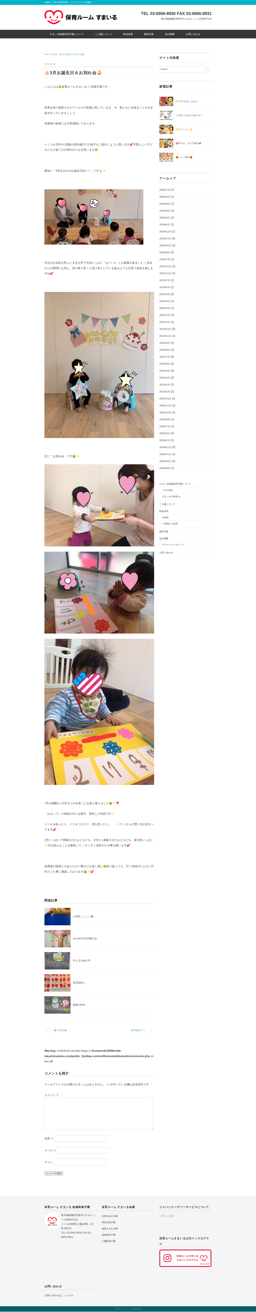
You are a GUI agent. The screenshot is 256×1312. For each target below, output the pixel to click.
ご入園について (103, 34)
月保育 (165, 517)
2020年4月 (164, 433)
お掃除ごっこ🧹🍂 (83, 916)
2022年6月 (164, 287)
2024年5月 (164, 217)
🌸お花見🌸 (60, 1030)
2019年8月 (164, 468)
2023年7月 (164, 259)
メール (50, 1150)
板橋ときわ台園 (110, 1228)
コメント (51, 1095)
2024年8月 (164, 203)
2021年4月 (164, 377)
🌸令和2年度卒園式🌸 (85, 938)
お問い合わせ (193, 34)
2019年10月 (165, 461)
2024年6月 (164, 210)
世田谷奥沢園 (108, 1222)
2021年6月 (164, 364)
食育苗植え (79, 982)
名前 (48, 1138)
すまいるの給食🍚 (171, 496)
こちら (65, 1295)
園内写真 (149, 34)
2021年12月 (165, 329)
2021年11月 (165, 336)
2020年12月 (165, 398)
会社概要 (170, 34)
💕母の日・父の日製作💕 (188, 143)
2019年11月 (165, 454)
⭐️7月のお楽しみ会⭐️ (187, 101)
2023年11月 (165, 238)
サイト (48, 1161)
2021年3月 (164, 384)
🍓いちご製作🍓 (184, 157)
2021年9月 (164, 343)
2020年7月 (164, 426)
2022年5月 (164, 294)
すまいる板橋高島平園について (67, 34)
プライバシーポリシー (173, 544)
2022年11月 (165, 273)
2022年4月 (164, 301)
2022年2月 (164, 315)
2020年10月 (165, 412)
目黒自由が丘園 (110, 1216)
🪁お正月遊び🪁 (82, 960)
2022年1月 (164, 322)
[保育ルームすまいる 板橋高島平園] (80, 12)
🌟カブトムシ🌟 (184, 129)
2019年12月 (165, 447)
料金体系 (128, 34)
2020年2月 (164, 440)
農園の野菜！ (80, 1004)
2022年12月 (165, 266)
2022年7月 (164, 280)
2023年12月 (165, 231)
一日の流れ (167, 490)
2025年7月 (164, 190)
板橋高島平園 (108, 1235)
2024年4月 (164, 224)
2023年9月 (164, 252)
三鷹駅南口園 (108, 1241)
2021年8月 (164, 350)
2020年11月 (165, 405)
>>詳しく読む (166, 1216)
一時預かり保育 (170, 523)
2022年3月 (164, 308)
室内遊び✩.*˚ (138, 1030)
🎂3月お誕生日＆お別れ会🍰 (71, 54)
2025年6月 (164, 197)
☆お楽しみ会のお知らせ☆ (189, 115)
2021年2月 (164, 391)
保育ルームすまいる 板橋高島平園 (129, 1309)
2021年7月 (164, 357)
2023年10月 (165, 245)
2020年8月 (164, 419)
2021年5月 (164, 370)
